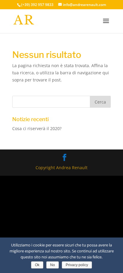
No (52, 265)
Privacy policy (77, 265)
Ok (37, 265)
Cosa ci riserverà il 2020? (36, 128)
